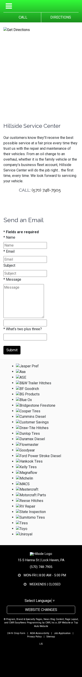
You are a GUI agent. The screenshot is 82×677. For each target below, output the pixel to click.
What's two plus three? (22, 329)
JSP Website (63, 622)
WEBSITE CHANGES (41, 610)
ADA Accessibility (39, 633)
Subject (9, 265)
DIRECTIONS (60, 17)
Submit (12, 350)
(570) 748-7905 (46, 190)
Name (9, 237)
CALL (22, 17)
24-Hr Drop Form (16, 633)
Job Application (62, 633)
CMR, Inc (50, 622)
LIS (41, 643)
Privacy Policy (34, 636)
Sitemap (50, 636)
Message (12, 279)
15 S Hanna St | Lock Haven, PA (41, 560)
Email (9, 251)
